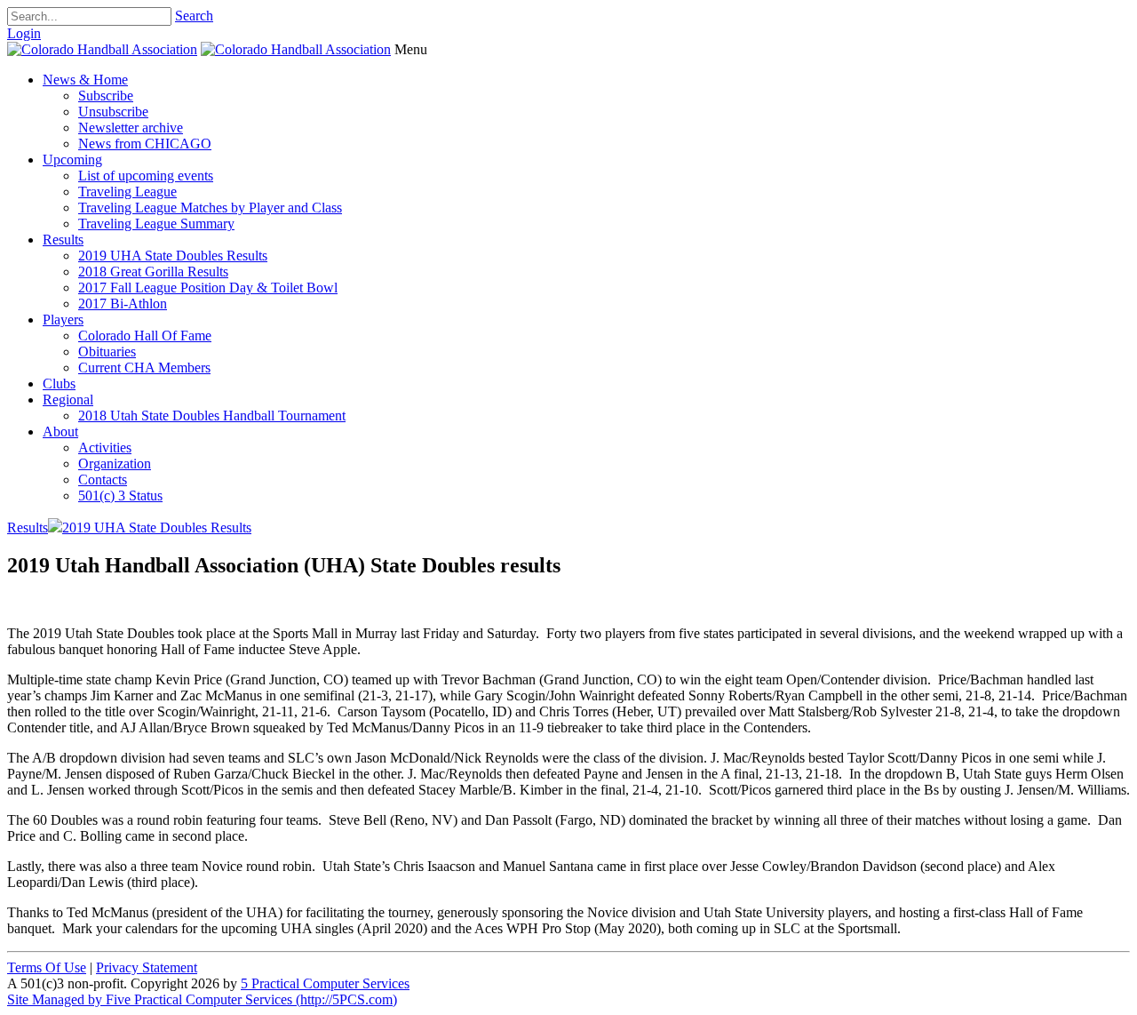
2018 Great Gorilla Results (153, 271)
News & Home (85, 79)
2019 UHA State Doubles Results (172, 255)
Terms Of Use (46, 967)
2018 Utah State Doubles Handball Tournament (212, 415)
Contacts (102, 479)
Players (63, 319)
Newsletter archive (130, 127)
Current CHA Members (144, 367)
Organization (114, 463)
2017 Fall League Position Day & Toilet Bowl (208, 287)
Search (194, 15)
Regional (68, 399)
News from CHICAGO (144, 143)
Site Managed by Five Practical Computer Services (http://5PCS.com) (202, 999)
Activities (104, 447)
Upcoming (72, 159)
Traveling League (127, 191)
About (60, 431)
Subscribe (105, 95)
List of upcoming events (145, 175)
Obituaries (107, 351)
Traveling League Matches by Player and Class (210, 207)
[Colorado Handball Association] (102, 49)
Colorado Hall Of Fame (144, 335)
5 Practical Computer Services (325, 983)
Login (24, 33)
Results (63, 239)
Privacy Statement (146, 967)
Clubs (59, 383)
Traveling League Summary (156, 223)
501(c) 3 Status (120, 495)
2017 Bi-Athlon (122, 303)
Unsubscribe (113, 111)
